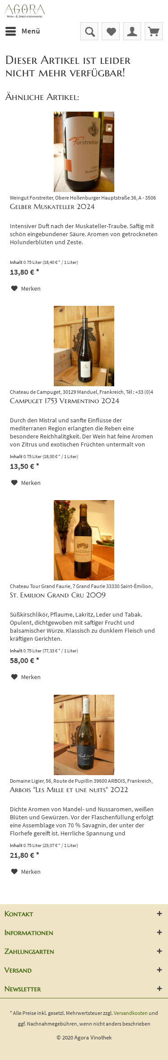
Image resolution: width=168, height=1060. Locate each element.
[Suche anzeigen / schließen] (89, 31)
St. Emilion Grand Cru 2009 (58, 594)
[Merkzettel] (111, 31)
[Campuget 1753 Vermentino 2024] (84, 346)
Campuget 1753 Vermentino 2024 (64, 400)
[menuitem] (22, 31)
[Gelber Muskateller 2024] (84, 152)
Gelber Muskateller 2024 (52, 206)
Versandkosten (131, 1013)
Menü (31, 31)
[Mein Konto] (132, 31)
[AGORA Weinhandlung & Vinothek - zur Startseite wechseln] (84, 11)
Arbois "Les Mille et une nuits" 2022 (69, 789)
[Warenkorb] (154, 31)
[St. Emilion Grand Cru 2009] (84, 540)
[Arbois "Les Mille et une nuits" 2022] (84, 735)
